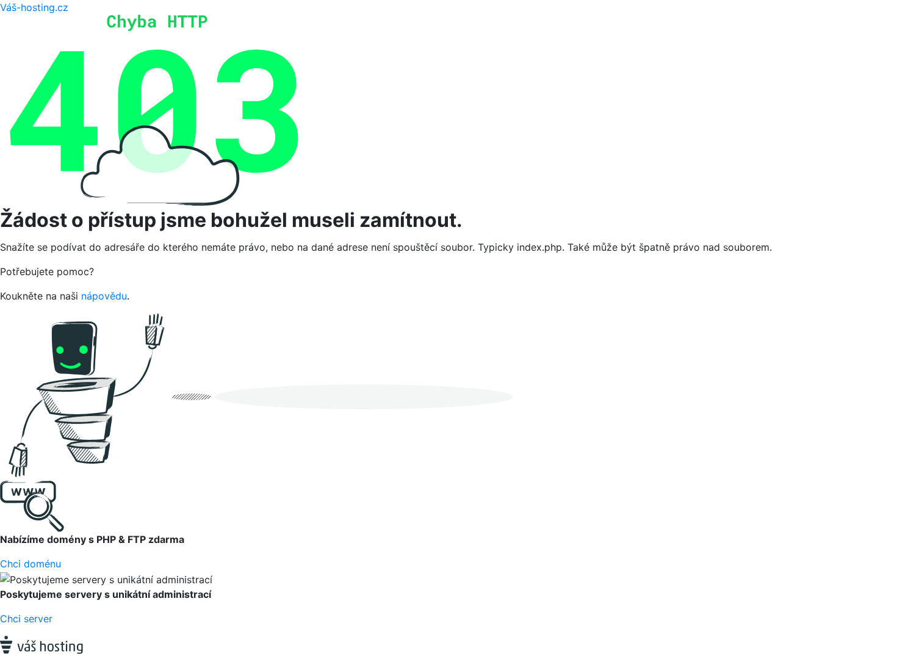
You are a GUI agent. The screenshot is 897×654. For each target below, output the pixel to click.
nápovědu (104, 296)
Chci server (26, 619)
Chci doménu (30, 564)
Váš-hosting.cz (34, 7)
